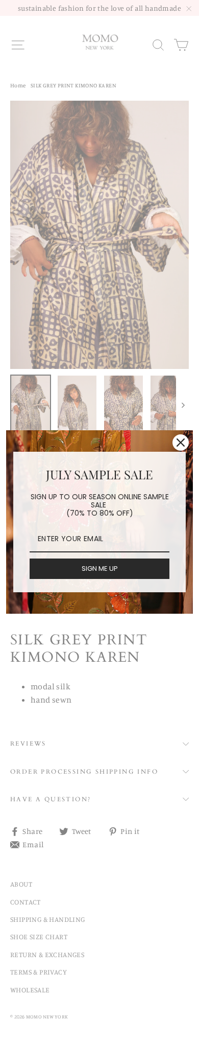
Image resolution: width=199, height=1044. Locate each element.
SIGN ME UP (100, 568)
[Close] (180, 442)
